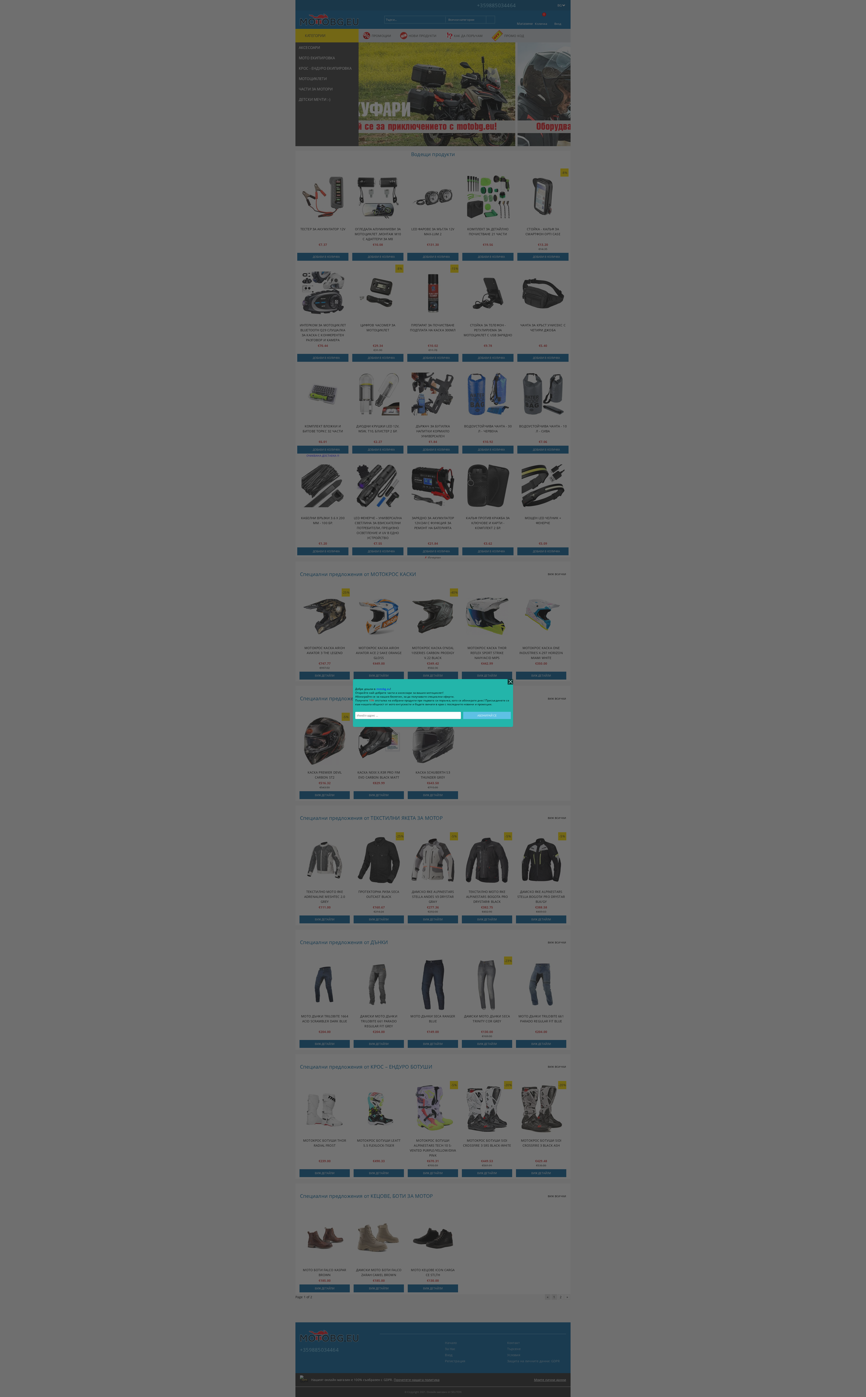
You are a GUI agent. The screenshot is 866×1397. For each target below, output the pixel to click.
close (510, 682)
